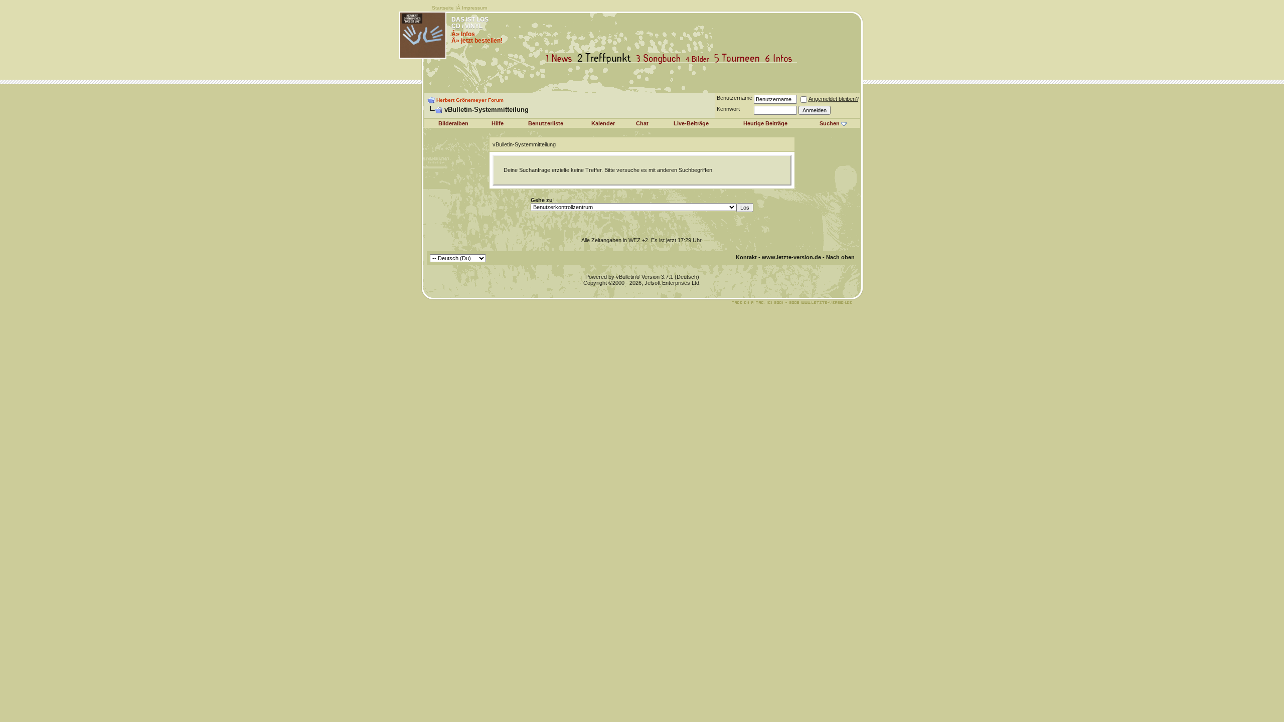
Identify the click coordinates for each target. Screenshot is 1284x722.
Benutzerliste (545, 123)
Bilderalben (453, 123)
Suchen (830, 123)
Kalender (603, 123)
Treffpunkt (606, 58)
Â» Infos (463, 34)
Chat (642, 123)
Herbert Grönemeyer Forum (470, 100)
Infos (781, 58)
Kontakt (746, 257)
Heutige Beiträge (765, 123)
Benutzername (734, 98)
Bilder (699, 58)
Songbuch (660, 58)
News (561, 58)
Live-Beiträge (691, 123)
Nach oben (840, 257)
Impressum (474, 8)
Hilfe (498, 123)
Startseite (443, 8)
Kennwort (728, 109)
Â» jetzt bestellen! (477, 40)
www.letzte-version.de (791, 257)
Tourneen (739, 58)
